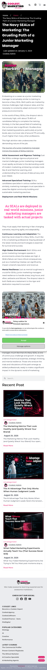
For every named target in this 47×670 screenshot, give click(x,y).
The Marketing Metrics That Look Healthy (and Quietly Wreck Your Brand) (20, 429)
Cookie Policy (42, 667)
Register (3, 667)
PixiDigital (6, 622)
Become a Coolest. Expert (12, 609)
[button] (44, 323)
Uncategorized (9, 420)
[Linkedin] (25, 599)
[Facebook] (21, 599)
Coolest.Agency (8, 612)
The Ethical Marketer (10, 654)
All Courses (9, 667)
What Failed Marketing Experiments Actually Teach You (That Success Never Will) (23, 551)
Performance (7, 640)
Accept (23, 340)
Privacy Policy (17, 667)
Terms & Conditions (27, 667)
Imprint (36, 667)
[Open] (29, 5)
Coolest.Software (9, 616)
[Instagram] (17, 599)
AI (3, 633)
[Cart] (40, 5)
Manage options (23, 346)
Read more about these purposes (16, 335)
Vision (15, 15)
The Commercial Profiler (12, 647)
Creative (5, 636)
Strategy (5, 630)
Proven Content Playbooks (13, 651)
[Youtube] (29, 599)
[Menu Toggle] (44, 5)
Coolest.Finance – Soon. (11, 619)
